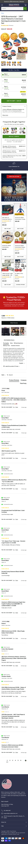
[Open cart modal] (25, 5)
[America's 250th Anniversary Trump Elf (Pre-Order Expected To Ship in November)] (20, 209)
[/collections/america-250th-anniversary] (14, 187)
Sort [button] (3, 375)
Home (2, 13)
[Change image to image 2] (9, 63)
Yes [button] (14, 407)
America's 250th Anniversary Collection (14, 1)
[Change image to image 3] (14, 63)
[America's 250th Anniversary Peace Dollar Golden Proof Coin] (20, 237)
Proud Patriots (13, 831)
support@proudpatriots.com (11, 813)
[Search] (25, 8)
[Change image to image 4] (19, 63)
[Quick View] (12, 205)
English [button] (21, 363)
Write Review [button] (14, 323)
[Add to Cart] (14, 101)
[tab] (14, 380)
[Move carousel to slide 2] (13, 169)
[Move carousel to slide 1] (12, 169)
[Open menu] (2, 5)
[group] (14, 316)
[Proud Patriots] (14, 5)
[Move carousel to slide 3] (14, 169)
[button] (14, 26)
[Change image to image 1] (3, 63)
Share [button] (16, 407)
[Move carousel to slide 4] (15, 169)
